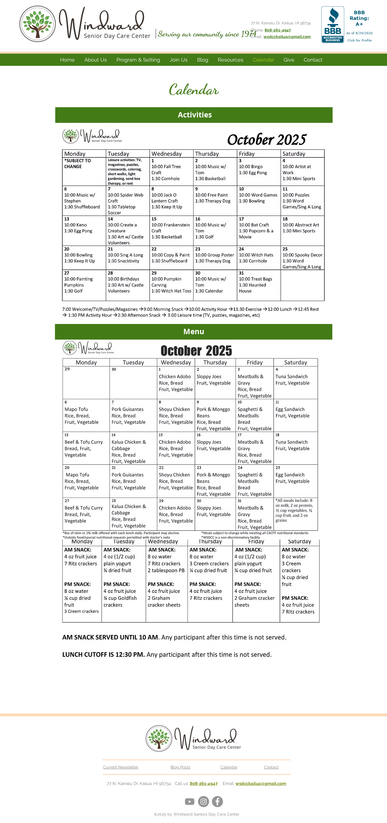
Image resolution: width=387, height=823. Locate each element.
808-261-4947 (204, 783)
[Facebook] (217, 801)
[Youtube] (189, 801)
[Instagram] (203, 801)
